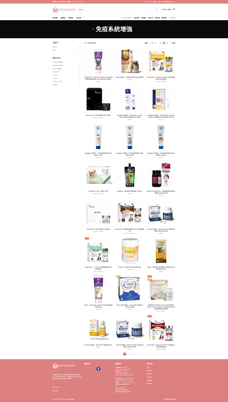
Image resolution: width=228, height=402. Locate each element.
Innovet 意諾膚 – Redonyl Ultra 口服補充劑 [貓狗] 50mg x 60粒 (130, 346)
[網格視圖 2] (161, 43)
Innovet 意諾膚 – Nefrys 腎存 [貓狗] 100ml (98, 345)
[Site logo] (64, 9)
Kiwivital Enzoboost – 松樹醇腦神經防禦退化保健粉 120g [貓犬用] (161, 192)
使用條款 (172, 399)
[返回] (93, 29)
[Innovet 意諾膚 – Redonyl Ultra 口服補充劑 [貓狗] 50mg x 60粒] (129, 329)
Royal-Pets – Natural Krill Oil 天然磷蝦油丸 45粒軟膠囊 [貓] (161, 346)
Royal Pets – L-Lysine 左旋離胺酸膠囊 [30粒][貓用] (98, 268)
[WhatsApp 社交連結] (150, 1)
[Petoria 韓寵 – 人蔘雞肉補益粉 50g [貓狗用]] (129, 61)
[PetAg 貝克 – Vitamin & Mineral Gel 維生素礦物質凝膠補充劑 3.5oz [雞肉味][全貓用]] (98, 61)
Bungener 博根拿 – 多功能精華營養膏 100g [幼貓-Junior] (98, 154)
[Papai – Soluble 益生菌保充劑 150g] (129, 251)
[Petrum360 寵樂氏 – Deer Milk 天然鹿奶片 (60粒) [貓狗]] (129, 289)
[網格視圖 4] (167, 43)
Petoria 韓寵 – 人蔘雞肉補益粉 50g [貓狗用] (130, 77)
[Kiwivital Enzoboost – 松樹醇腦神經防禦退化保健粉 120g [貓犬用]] (161, 175)
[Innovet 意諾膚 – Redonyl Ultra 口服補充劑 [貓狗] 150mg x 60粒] (161, 213)
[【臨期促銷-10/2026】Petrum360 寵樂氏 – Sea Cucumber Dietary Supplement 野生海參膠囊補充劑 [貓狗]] (161, 289)
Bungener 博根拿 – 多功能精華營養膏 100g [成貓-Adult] (129, 154)
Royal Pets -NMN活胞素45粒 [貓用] (98, 229)
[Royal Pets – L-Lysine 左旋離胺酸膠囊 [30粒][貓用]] (98, 251)
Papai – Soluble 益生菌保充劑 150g (129, 267)
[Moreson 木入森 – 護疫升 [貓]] (98, 175)
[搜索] (157, 9)
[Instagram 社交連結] (147, 1)
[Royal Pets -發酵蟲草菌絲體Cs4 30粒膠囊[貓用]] (129, 213)
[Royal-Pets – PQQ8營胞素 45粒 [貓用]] (98, 99)
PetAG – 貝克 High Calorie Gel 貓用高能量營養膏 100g (98, 306)
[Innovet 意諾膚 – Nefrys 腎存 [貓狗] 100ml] (98, 329)
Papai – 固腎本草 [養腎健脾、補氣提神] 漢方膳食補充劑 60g (161, 268)
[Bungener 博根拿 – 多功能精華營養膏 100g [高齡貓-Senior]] (161, 137)
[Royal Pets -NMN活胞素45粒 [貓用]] (98, 213)
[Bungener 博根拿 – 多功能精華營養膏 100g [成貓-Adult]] (129, 137)
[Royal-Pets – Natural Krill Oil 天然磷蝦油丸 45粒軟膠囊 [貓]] (161, 329)
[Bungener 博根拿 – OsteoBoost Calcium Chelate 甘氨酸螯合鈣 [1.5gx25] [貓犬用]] (161, 99)
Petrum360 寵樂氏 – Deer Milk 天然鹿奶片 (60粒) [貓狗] (129, 306)
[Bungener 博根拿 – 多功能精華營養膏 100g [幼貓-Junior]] (98, 137)
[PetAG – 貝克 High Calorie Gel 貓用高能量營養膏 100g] (98, 289)
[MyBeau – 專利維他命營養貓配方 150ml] (129, 175)
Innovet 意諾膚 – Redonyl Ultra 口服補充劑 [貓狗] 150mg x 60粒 (161, 230)
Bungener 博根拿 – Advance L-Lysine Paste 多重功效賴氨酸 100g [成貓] (129, 116)
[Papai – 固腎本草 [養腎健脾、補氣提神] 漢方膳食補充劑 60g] (161, 251)
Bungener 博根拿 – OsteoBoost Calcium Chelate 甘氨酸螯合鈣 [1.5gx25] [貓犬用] (161, 116)
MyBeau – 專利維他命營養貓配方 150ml (129, 191)
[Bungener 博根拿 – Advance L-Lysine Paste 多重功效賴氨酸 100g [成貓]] (129, 99)
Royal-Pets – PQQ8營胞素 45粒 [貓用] (98, 115)
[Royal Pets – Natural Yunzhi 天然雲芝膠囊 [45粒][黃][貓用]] (161, 61)
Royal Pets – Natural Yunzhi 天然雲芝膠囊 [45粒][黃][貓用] (161, 78)
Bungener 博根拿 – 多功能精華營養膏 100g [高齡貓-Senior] (161, 154)
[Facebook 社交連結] (145, 1)
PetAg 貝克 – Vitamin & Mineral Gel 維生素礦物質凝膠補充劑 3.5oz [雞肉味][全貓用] (98, 78)
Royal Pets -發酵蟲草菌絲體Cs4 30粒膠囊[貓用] (129, 230)
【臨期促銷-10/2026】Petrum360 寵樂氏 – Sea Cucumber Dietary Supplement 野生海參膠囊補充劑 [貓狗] (161, 307)
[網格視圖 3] (164, 43)
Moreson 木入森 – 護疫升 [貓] (98, 191)
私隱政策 (166, 399)
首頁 (85, 43)
